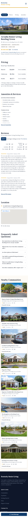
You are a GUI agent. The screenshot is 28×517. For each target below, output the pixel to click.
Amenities (23, 14)
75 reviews (15, 49)
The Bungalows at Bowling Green (10, 414)
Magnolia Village (6, 369)
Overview (4, 14)
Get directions (6, 226)
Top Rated (3, 495)
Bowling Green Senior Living (9, 460)
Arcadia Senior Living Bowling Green (10, 52)
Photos (11, 14)
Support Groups (5, 503)
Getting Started (5, 498)
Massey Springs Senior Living (10, 438)
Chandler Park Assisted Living (10, 323)
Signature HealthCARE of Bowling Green (12, 392)
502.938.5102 (4, 511)
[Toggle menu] (26, 4)
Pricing (17, 14)
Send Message (15, 514)
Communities (4, 493)
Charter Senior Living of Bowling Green (12, 299)
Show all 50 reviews (6, 194)
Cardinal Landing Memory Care (10, 345)
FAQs (2, 500)
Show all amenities (6, 125)
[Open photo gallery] (14, 26)
